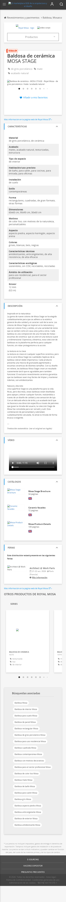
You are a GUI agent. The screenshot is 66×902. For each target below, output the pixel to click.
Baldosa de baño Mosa (25, 786)
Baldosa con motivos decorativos (29, 760)
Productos (31, 37)
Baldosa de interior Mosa (26, 709)
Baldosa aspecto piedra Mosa (28, 805)
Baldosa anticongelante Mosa (28, 812)
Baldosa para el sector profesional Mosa (33, 767)
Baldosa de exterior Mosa (26, 818)
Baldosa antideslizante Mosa (27, 825)
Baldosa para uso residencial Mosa (30, 741)
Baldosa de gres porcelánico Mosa (30, 735)
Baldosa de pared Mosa (25, 722)
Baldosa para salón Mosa (26, 792)
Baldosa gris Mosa (23, 799)
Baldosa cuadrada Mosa (25, 747)
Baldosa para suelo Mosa (26, 715)
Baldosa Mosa (21, 702)
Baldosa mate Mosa (23, 780)
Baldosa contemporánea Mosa (28, 754)
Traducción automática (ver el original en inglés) (29, 428)
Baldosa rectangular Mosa (26, 728)
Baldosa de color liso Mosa (26, 773)
